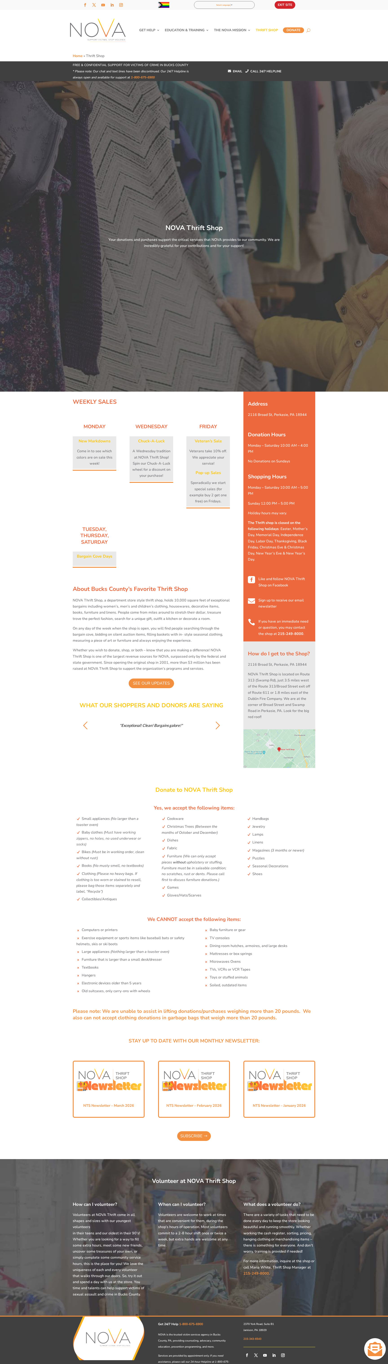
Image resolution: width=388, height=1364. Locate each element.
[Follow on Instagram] (121, 5)
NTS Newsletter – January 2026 (279, 1105)
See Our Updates (151, 683)
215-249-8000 (290, 633)
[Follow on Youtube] (103, 5)
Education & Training (185, 30)
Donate (293, 30)
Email (235, 71)
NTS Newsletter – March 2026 (108, 1105)
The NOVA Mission (230, 30)
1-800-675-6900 (143, 77)
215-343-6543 (252, 1339)
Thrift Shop (267, 30)
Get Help (147, 30)
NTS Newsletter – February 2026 (194, 1105)
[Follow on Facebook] (85, 5)
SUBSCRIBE (191, 1136)
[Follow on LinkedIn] (112, 5)
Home (78, 55)
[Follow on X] (94, 5)
